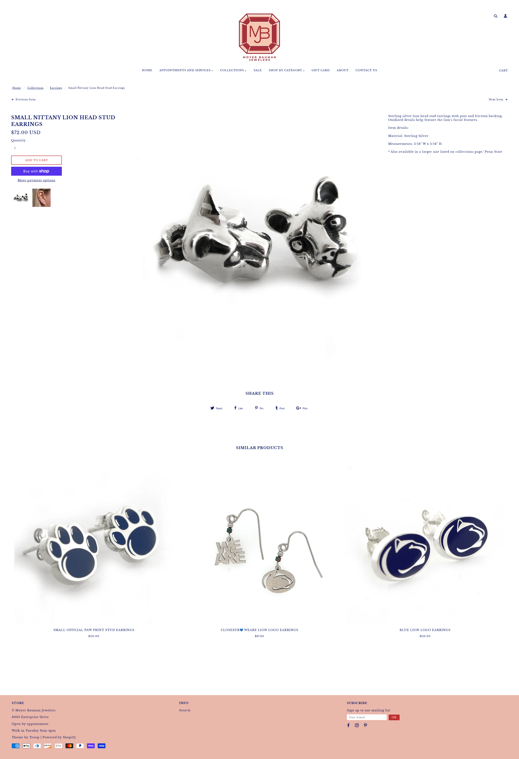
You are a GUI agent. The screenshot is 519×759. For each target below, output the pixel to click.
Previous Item (25, 99)
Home (16, 87)
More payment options (36, 180)
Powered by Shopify (59, 737)
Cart (503, 70)
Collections (35, 87)
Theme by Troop (26, 737)
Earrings (56, 87)
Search (185, 710)
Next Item (496, 99)
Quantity (17, 140)
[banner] (259, 37)
